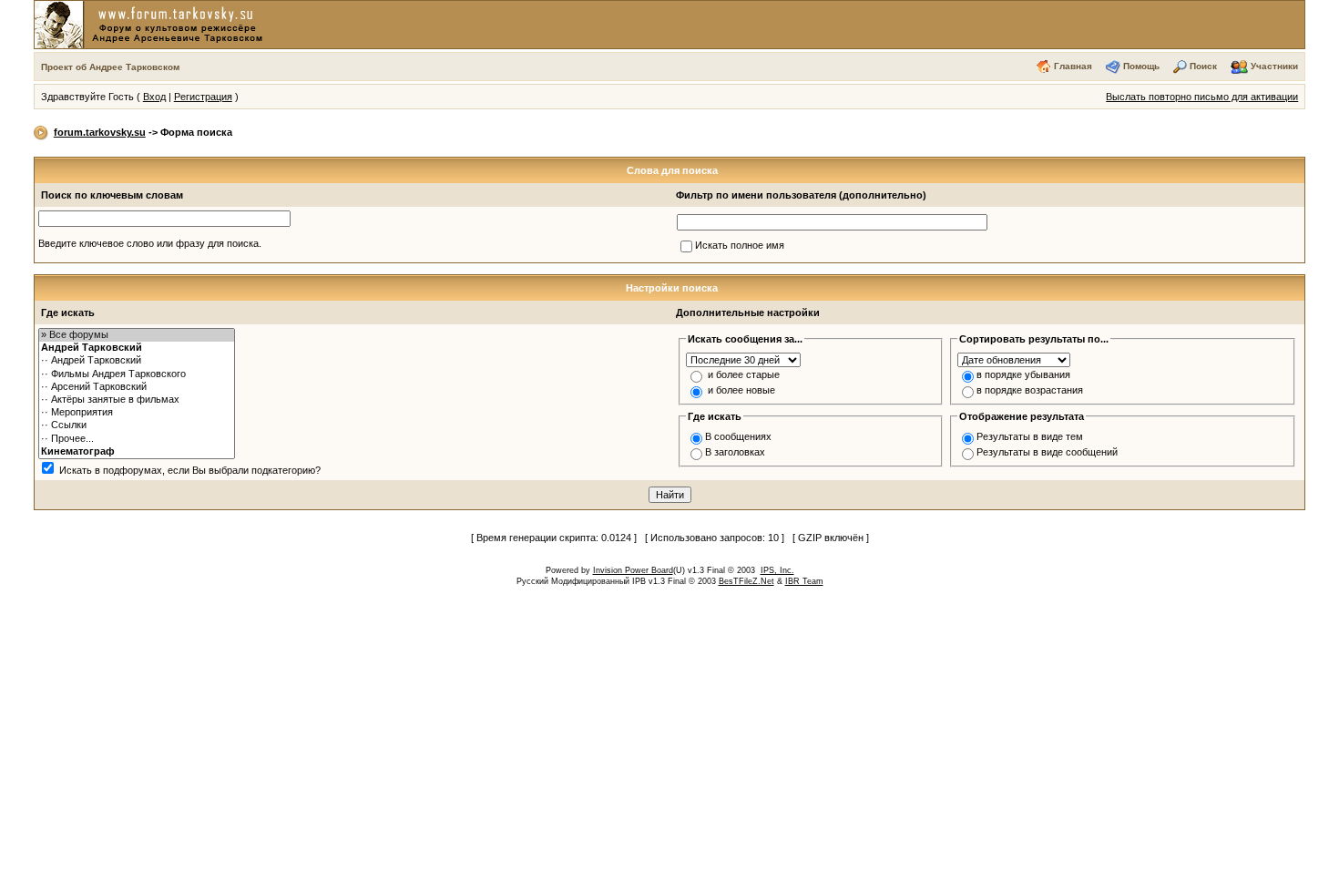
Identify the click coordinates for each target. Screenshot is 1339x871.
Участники (1274, 66)
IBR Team (804, 581)
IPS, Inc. (777, 570)
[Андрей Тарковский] (136, 348)
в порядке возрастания (1029, 389)
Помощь (1141, 66)
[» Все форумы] (136, 335)
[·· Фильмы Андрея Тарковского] (136, 374)
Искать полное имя (739, 245)
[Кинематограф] (136, 452)
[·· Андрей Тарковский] (136, 360)
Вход (154, 96)
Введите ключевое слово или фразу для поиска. (149, 243)
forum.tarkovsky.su (100, 132)
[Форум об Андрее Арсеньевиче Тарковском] (152, 23)
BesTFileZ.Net (746, 581)
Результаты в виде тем (1029, 436)
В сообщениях (738, 436)
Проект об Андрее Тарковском (110, 67)
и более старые (744, 374)
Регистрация (203, 96)
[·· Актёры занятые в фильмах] (136, 400)
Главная (1073, 66)
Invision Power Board (633, 570)
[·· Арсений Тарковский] (136, 387)
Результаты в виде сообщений (1047, 451)
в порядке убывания (1023, 374)
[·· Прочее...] (136, 439)
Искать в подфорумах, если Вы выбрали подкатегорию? (190, 470)
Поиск (1203, 66)
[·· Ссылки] (136, 425)
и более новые (741, 389)
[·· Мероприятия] (136, 412)
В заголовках (735, 451)
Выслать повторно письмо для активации (1202, 96)
